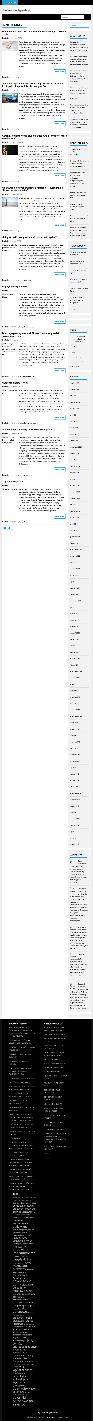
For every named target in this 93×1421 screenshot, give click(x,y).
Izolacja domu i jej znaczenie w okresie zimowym (77, 206)
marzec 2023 (74, 517)
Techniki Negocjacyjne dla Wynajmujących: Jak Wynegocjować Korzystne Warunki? (55, 1137)
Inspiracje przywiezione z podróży (19, 1062)
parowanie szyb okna (23, 1302)
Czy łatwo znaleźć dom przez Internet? (53, 1047)
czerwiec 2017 (75, 819)
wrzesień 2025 (75, 428)
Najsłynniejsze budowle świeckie (54, 1123)
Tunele (47, 1153)
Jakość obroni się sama (18, 1082)
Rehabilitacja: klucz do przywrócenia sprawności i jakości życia (34, 33)
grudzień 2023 (75, 485)
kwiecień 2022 (75, 569)
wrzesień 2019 (75, 678)
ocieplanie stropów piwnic (22, 1289)
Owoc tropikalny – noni (15, 382)
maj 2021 (73, 607)
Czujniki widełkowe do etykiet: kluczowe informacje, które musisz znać (34, 137)
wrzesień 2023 (75, 492)
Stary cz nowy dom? (52, 1072)
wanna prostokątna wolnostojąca (20, 1376)
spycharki (25, 1361)
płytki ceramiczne (20, 1354)
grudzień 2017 (75, 780)
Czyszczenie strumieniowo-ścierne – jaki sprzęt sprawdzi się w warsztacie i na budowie (21, 1117)
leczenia (28, 376)
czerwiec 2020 (75, 626)
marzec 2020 (74, 639)
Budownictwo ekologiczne (55, 1129)
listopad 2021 (74, 594)
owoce (33, 423)
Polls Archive (74, 366)
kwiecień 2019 (75, 710)
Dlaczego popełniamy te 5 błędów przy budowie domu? (79, 218)
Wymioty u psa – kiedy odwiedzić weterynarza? (28, 429)
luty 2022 (73, 582)
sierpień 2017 (74, 806)
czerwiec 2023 (75, 498)
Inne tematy (14, 77)
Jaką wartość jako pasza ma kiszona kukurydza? (29, 237)
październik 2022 (76, 550)
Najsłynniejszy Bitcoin (14, 286)
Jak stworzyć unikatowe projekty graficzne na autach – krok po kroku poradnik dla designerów (32, 85)
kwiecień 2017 (75, 825)
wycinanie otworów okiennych (19, 1385)
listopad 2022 (74, 543)
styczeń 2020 (74, 652)
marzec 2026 (74, 408)
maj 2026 (73, 396)
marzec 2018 (74, 761)
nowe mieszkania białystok (22, 1266)
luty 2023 (73, 524)
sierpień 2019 (74, 684)
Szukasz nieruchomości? (54, 1068)
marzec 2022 (74, 575)
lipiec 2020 (73, 620)
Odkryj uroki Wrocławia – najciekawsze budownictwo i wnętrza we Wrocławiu (21, 1162)
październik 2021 (76, 601)
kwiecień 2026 (75, 402)
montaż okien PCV (24, 1254)
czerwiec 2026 (75, 389)
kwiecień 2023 (75, 511)
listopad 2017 (74, 787)
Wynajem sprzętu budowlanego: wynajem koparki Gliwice (22, 1087)
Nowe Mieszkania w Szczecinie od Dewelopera (23, 1274)
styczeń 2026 (74, 421)
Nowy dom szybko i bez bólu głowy (55, 1077)
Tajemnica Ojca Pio (12, 481)
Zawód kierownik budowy (54, 1034)
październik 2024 (76, 447)
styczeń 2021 (74, 614)
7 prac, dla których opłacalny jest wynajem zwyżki (21, 1177)
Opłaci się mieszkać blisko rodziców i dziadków (54, 1054)
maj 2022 (73, 562)
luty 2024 (73, 479)
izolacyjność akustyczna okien (22, 1239)
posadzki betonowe (20, 1309)
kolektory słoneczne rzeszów (23, 1244)
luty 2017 (73, 832)
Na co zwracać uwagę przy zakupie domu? (20, 1101)
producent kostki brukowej (22, 1319)
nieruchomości (18, 1263)
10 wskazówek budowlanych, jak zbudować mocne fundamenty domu (21, 1071)
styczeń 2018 (74, 774)
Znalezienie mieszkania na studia (54, 1040)
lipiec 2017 (73, 812)
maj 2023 (73, 505)
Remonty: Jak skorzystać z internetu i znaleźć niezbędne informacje (79, 163)
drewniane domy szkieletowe (24, 1210)
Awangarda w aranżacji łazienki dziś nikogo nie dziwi (78, 195)
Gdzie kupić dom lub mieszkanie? (52, 1091)
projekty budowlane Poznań (22, 1329)
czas (26, 522)
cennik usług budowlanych (22, 1200)
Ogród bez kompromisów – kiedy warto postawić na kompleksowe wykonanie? (22, 1186)
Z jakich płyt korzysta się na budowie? (21, 1055)
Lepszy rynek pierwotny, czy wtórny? (55, 1116)
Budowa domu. (15, 1138)
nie (74, 353)
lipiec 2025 (73, 434)
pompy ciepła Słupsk (23, 1305)
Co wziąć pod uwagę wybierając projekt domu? (22, 1048)
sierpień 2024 (74, 453)
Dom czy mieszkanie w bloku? (53, 1098)
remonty (29, 1355)
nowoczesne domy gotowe (23, 1282)
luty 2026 (73, 415)
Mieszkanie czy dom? (52, 1059)
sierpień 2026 (74, 383)
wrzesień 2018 (75, 723)
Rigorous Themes (63, 1417)
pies (33, 376)
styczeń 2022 (74, 588)
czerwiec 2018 (75, 742)
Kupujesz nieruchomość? (54, 1064)
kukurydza (28, 280)
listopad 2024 (74, 441)
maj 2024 (73, 460)
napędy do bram (23, 1259)
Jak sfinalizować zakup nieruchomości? (54, 1109)
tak (74, 346)
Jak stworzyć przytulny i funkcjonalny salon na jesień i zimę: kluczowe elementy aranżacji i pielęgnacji (78, 93)
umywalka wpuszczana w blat (23, 1370)
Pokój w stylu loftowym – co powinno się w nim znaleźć (21, 1125)
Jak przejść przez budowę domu (22, 1078)
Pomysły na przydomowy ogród (54, 1084)
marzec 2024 (74, 473)
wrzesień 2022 (75, 556)
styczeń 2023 (74, 530)
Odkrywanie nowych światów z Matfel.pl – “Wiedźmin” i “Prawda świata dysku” (32, 189)
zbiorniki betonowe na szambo (23, 1400)
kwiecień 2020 (75, 633)
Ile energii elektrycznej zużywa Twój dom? (22, 1108)
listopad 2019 (74, 665)
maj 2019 (73, 703)
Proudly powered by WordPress (35, 1417)
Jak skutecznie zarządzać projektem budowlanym (20, 1170)
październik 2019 (76, 671)
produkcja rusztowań (23, 1322)
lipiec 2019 (73, 691)
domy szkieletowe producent (23, 1207)
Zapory (72, 309)
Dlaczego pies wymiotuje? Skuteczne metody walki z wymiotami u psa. (31, 334)
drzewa (27, 423)
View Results (79, 362)
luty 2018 (73, 768)
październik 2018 (76, 716)
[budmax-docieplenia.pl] (5, 17)
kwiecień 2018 (75, 755)
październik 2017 (76, 793)
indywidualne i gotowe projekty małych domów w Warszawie (79, 151)
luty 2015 (73, 838)
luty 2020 (73, 646)
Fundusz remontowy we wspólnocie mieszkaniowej (20, 1094)
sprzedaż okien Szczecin (20, 1360)
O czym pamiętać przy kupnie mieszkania (55, 1147)
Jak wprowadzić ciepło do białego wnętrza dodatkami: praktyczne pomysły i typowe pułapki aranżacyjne (79, 76)
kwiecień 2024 (75, 466)
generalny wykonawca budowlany (20, 1223)
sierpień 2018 (74, 729)
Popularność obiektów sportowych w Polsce (18, 1153)
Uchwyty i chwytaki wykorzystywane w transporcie (76, 300)
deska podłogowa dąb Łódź (24, 1203)
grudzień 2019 (75, 659)
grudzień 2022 (75, 537)
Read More (59, 71)
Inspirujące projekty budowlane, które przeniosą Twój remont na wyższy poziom (22, 1145)
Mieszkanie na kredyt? (53, 1104)
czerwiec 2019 (75, 697)
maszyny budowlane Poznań (21, 1249)
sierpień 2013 (74, 844)
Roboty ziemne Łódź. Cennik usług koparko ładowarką (20, 1041)
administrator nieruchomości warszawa (24, 1197)
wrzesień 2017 (75, 800)
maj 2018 (73, 748)
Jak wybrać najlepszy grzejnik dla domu (22, 1132)
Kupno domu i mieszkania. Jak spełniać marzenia (54, 1028)
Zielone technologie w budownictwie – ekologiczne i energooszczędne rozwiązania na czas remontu (22, 1031)
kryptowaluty (29, 327)
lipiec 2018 (73, 735)
